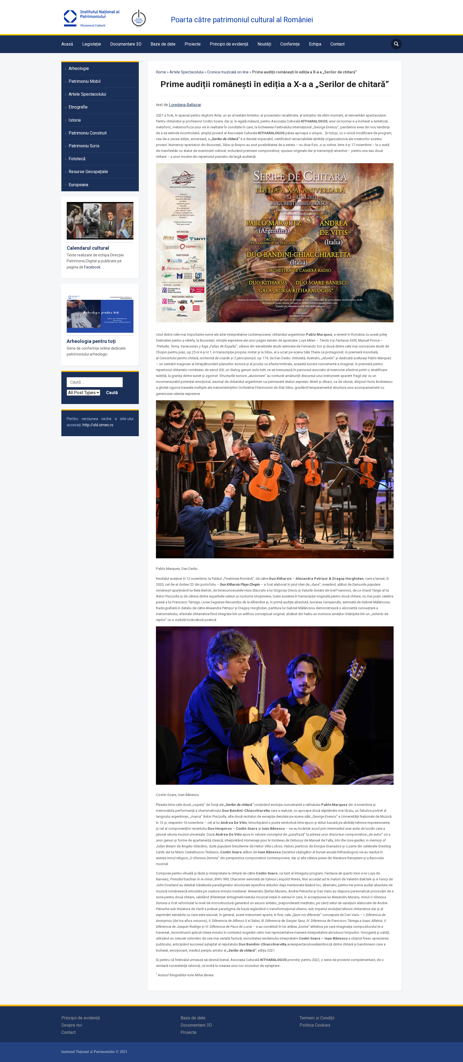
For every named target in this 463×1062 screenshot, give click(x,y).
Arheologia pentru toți (91, 341)
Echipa (315, 44)
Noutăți (264, 44)
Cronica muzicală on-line (228, 72)
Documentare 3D (125, 44)
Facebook (92, 267)
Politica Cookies (315, 1025)
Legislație (91, 44)
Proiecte (193, 44)
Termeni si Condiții (317, 1017)
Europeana (78, 184)
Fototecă (77, 158)
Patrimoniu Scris (84, 145)
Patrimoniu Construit (88, 133)
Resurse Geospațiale (88, 171)
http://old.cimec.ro (98, 425)
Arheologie (79, 68)
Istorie (75, 120)
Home (161, 72)
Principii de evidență (229, 44)
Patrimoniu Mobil (84, 81)
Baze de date (163, 44)
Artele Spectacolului (87, 94)
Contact (337, 44)
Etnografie (78, 107)
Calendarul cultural (88, 248)
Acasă (67, 44)
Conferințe (290, 44)
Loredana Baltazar (185, 104)
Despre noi (71, 1025)
